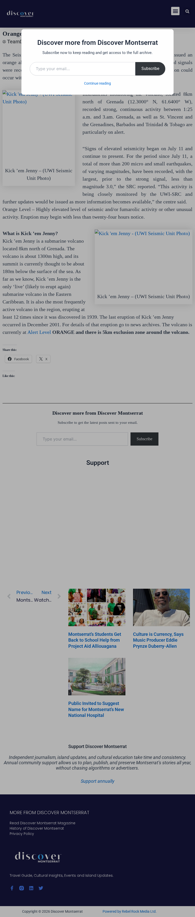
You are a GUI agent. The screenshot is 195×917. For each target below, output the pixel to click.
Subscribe (150, 68)
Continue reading (97, 83)
